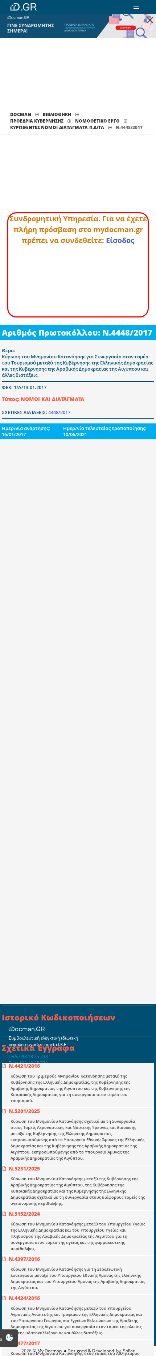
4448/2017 (59, 412)
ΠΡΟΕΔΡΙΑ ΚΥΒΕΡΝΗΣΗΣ (36, 121)
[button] (136, 7)
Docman (20, 114)
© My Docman (47, 1351)
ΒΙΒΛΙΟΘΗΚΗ (57, 114)
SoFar (129, 1351)
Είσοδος (120, 240)
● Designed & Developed (88, 1351)
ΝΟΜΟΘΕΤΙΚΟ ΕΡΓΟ (97, 121)
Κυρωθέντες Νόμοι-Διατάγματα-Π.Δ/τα (57, 127)
